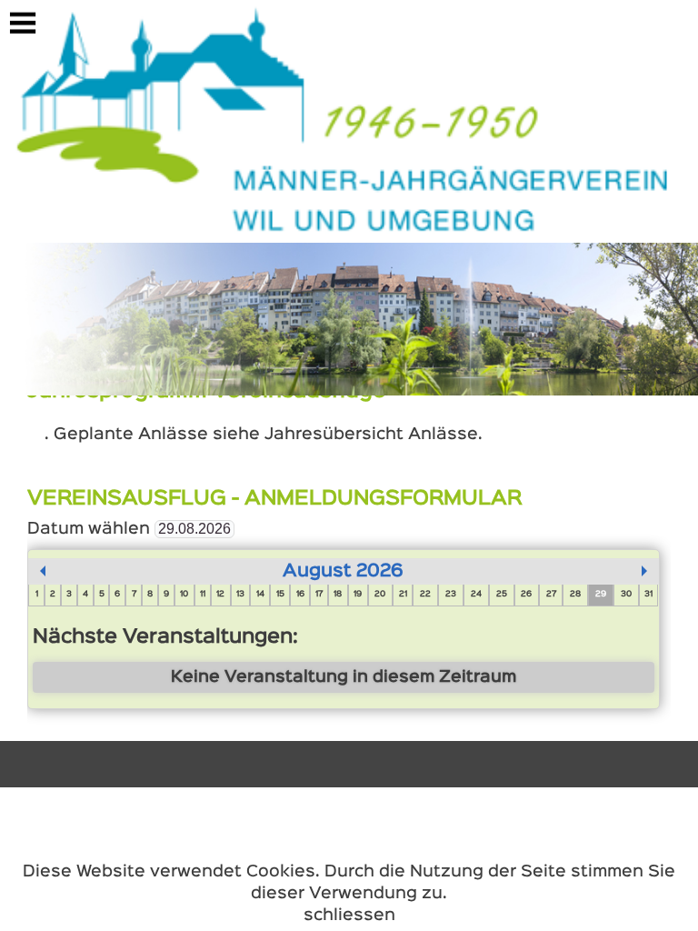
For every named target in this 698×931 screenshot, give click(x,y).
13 (240, 594)
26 (526, 594)
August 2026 (343, 571)
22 (425, 594)
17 (319, 594)
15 (280, 594)
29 (600, 594)
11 (202, 594)
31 (648, 594)
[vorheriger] (43, 571)
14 (260, 594)
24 (476, 594)
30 (626, 594)
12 (220, 594)
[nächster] (644, 571)
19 (358, 594)
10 (184, 594)
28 (575, 594)
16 (300, 594)
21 (403, 594)
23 (450, 594)
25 (501, 594)
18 (338, 594)
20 (379, 594)
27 (551, 594)
